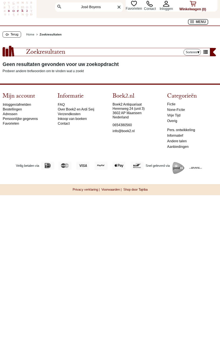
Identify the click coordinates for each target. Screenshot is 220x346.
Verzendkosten (69, 114)
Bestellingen (12, 109)
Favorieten (134, 8)
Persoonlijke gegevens (20, 119)
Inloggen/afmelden (17, 104)
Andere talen (177, 141)
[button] (168, 4)
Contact (150, 9)
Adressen (10, 114)
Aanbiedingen (178, 147)
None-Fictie (176, 110)
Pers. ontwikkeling (181, 130)
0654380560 (122, 125)
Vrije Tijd (173, 115)
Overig (172, 121)
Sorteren (191, 52)
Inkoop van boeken (72, 119)
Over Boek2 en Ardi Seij (76, 109)
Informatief (175, 135)
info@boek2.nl (124, 131)
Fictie (171, 104)
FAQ (61, 104)
